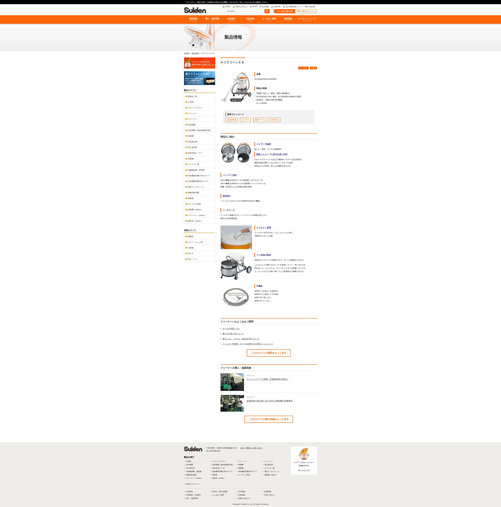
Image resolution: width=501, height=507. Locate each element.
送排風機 (191, 125)
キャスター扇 (193, 164)
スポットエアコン (195, 108)
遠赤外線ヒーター (195, 153)
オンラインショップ (307, 19)
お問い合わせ (269, 495)
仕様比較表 (274, 120)
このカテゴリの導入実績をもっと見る (269, 419)
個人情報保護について (294, 7)
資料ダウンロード (193, 484)
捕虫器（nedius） (195, 221)
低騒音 (190, 236)
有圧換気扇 (192, 142)
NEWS (255, 7)
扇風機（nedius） (195, 209)
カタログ (245, 120)
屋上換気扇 (192, 147)
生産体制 (250, 19)
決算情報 (277, 7)
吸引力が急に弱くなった (233, 334)
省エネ (190, 253)
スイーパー (192, 113)
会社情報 (265, 7)
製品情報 (193, 19)
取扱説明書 (231, 120)
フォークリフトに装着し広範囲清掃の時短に (267, 379)
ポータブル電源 (194, 204)
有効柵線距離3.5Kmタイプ (199, 176)
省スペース (192, 259)
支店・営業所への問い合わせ (251, 448)
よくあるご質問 (269, 19)
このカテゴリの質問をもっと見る (268, 353)
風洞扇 (190, 198)
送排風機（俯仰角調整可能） (200, 130)
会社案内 (231, 19)
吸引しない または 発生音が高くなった (241, 339)
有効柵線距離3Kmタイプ (198, 181)
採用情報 (288, 19)
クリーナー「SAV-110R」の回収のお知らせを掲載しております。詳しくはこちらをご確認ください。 (227, 2)
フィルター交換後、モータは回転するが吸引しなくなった (247, 344)
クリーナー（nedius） (197, 215)
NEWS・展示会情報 (219, 492)
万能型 (313, 68)
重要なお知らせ (241, 7)
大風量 (190, 248)
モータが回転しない (231, 328)
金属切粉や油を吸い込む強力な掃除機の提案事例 (270, 401)
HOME (227, 7)
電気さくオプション (196, 187)
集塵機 (190, 136)
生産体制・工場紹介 (193, 495)
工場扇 (190, 102)
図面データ (259, 120)
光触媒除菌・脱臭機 (196, 170)
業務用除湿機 (193, 193)
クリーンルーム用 (195, 242)
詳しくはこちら (304, 470)
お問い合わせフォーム (305, 11)
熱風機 (190, 159)
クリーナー (303, 68)
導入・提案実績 (212, 19)
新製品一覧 (192, 96)
